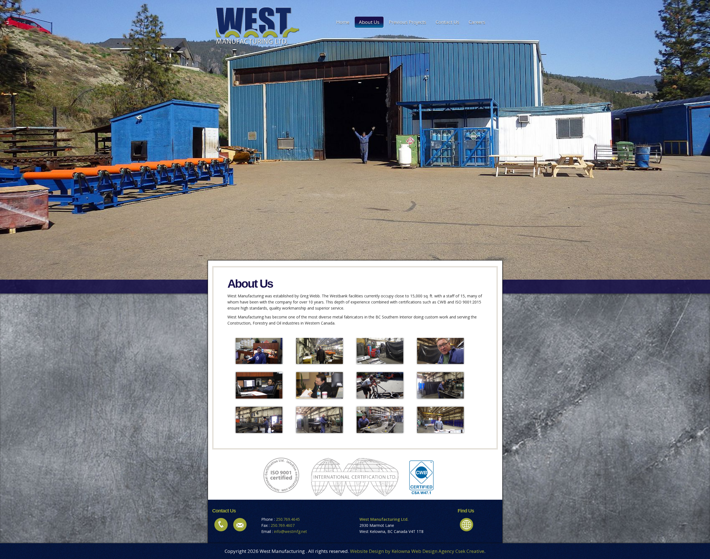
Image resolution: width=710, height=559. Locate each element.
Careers (477, 22)
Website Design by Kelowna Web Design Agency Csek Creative (417, 551)
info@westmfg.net (290, 531)
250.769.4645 (288, 519)
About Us (369, 22)
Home (342, 22)
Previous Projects (407, 22)
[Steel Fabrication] (259, 350)
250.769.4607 (283, 525)
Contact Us (447, 22)
